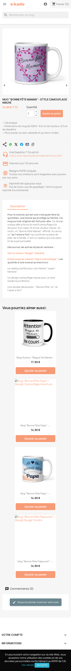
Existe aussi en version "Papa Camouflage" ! (32, 259)
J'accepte (42, 665)
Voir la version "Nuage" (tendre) (25, 253)
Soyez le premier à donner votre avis (38, 602)
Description (17, 206)
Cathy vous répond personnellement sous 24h (35, 155)
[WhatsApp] (10, 144)
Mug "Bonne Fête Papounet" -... (35, 561)
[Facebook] (22, 144)
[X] (16, 144)
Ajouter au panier (51, 113)
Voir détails (28, 665)
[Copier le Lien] (33, 144)
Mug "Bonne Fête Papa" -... (35, 425)
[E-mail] (27, 144)
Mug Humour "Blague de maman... (35, 357)
